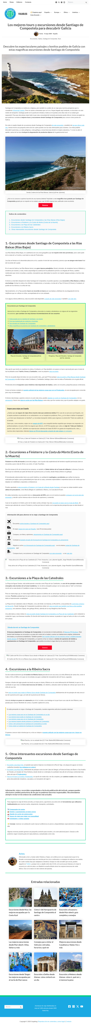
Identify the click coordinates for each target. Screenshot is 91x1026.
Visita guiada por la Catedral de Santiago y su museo (26, 319)
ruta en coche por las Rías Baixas (31, 400)
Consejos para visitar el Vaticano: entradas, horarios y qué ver (43, 945)
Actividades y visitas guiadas (19, 818)
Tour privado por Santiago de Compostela (22, 323)
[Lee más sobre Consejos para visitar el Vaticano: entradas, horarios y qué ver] (45, 929)
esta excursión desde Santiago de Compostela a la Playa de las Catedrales (50, 614)
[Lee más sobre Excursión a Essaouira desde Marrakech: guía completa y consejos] (70, 897)
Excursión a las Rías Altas (15, 769)
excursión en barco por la (65, 503)
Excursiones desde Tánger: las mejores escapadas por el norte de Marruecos (20, 977)
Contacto (68, 1021)
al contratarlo (50, 431)
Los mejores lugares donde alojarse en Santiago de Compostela (29, 721)
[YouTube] (64, 2)
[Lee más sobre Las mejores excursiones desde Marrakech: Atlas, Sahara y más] (20, 929)
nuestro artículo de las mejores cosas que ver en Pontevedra (43, 390)
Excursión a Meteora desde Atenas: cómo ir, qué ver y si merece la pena (70, 977)
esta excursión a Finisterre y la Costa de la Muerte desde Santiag (38, 487)
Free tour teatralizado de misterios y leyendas (23, 321)
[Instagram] (61, 2)
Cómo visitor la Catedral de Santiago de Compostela (25, 726)
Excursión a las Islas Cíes (15, 765)
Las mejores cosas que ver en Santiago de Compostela (26, 719)
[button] (50, 12)
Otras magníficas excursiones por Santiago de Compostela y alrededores (32, 326)
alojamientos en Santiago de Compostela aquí (48, 534)
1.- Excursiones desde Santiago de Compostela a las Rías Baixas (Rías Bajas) (37, 220)
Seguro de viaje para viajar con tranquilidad (24, 816)
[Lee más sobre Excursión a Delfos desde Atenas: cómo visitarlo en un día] (45, 962)
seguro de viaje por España (27, 529)
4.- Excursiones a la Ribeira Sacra (21, 227)
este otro (69, 553)
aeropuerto (8, 400)
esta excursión (53, 371)
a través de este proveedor (52, 299)
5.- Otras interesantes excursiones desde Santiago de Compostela (32, 229)
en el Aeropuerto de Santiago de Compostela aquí (39, 545)
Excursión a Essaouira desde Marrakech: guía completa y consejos (68, 912)
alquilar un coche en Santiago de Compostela (62, 398)
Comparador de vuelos (17, 809)
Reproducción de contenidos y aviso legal (51, 1021)
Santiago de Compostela (50, 38)
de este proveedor (57, 125)
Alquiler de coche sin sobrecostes (21, 814)
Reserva (45, 205)
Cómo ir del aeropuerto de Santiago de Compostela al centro (28, 724)
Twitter (28, 864)
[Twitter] (59, 2)
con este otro (72, 299)
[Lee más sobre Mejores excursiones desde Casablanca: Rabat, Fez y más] (70, 929)
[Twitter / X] (77, 1006)
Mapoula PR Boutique (71, 632)
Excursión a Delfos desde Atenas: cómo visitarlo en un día (44, 977)
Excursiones (33, 38)
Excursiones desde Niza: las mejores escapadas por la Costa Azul (20, 912)
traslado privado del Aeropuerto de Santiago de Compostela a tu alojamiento (44, 540)
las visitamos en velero (27, 767)
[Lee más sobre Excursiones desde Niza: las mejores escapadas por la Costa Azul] (20, 897)
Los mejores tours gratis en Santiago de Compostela (25, 717)
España (55, 33)
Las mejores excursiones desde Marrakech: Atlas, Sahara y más (19, 945)
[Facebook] (56, 2)
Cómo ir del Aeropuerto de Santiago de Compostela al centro (45, 912)
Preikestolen (22, 774)
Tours (59, 38)
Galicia (40, 38)
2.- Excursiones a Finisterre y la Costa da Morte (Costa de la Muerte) (33, 222)
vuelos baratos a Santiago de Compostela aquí (34, 523)
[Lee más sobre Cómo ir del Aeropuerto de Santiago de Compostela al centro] (45, 897)
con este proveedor (56, 553)
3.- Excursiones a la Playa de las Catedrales (24, 225)
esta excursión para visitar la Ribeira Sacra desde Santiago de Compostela (32, 692)
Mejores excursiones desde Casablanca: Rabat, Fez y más (70, 945)
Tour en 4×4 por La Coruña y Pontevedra (20, 776)
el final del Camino (19, 110)
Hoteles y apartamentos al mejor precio (23, 812)
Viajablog (22, 13)
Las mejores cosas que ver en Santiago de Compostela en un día (29, 714)
